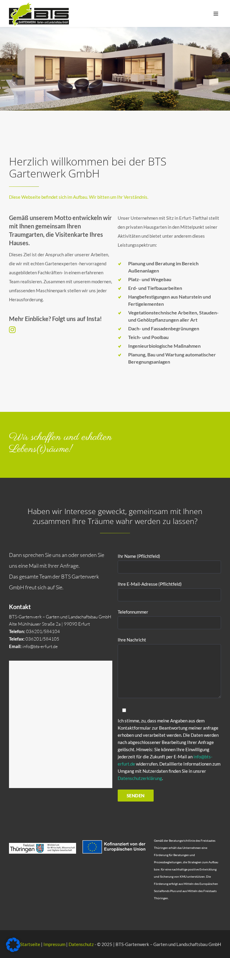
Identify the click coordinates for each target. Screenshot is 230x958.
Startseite (30, 944)
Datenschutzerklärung (140, 778)
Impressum (54, 944)
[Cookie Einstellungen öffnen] (13, 950)
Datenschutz (81, 944)
